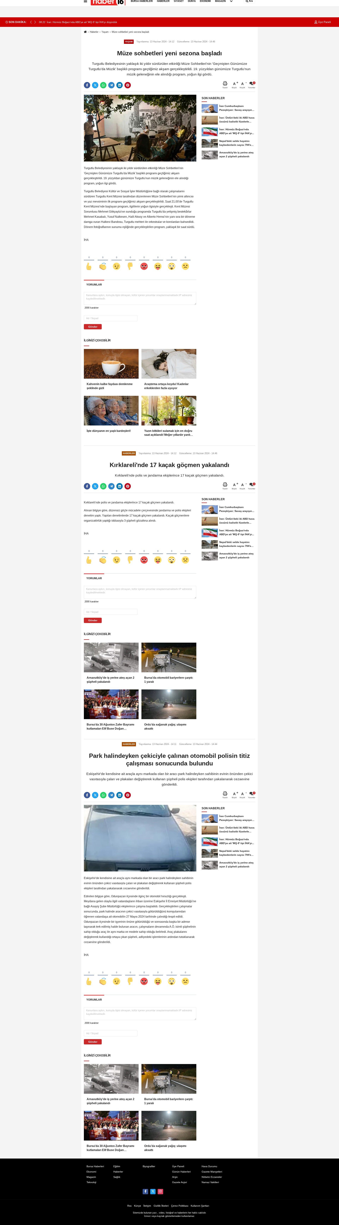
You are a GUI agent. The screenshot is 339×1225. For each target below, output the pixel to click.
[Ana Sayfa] (85, 32)
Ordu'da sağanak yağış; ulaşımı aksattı (165, 726)
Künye (137, 1206)
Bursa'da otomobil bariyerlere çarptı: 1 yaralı (168, 679)
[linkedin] (119, 85)
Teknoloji (91, 1182)
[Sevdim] (116, 260)
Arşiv (175, 1177)
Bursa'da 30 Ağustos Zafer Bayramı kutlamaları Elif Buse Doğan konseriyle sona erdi (110, 727)
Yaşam (105, 32)
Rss (129, 1206)
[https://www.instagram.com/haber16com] (160, 1191)
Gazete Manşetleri (212, 1171)
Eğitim (116, 1166)
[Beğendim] (89, 260)
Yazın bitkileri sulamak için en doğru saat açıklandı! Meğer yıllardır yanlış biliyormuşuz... (168, 433)
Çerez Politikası (179, 1206)
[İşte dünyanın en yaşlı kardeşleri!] (111, 410)
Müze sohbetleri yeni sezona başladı (130, 32)
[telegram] (111, 85)
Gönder (92, 326)
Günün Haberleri (181, 1171)
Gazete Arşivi (179, 1182)
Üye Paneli (324, 21)
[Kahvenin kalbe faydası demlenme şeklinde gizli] (111, 364)
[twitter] (95, 85)
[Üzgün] (185, 260)
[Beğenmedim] (130, 260)
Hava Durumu (209, 1166)
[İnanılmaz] (171, 260)
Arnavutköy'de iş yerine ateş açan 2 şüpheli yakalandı (110, 679)
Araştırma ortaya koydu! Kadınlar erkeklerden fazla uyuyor (166, 386)
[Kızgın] (144, 260)
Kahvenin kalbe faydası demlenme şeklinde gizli (110, 386)
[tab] (94, 284)
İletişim (147, 1206)
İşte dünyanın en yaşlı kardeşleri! (109, 430)
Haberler (94, 32)
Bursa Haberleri (95, 1166)
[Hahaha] (158, 260)
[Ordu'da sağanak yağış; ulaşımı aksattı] (168, 704)
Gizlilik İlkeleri (161, 1206)
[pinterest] (127, 85)
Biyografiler (149, 1166)
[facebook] (87, 85)
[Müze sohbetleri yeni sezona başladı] (140, 128)
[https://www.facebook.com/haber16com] (145, 1191)
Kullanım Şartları (200, 1206)
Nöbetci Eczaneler (212, 1177)
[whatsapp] (103, 85)
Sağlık (116, 1177)
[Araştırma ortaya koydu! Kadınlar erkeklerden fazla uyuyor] (168, 364)
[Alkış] (103, 260)
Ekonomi (91, 1171)
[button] (35, 22)
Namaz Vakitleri (210, 1182)
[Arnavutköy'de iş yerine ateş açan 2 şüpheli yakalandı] (111, 657)
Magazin (91, 1177)
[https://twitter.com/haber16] (153, 1191)
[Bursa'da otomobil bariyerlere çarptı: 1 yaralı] (168, 657)
